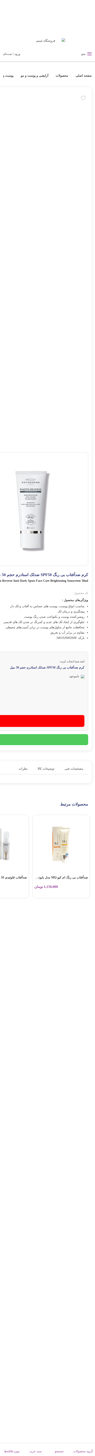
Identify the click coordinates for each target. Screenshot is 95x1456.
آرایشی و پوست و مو (34, 75)
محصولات (62, 75)
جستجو (59, 1451)
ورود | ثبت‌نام (11, 54)
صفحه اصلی (83, 75)
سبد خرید (36, 1451)
